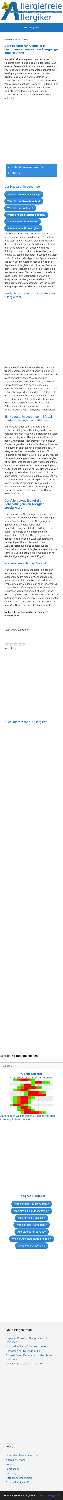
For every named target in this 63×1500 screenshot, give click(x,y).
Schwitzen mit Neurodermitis (23, 1350)
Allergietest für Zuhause (31, 1231)
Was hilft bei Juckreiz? (20, 208)
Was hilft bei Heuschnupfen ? (31, 1203)
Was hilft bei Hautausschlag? (23, 194)
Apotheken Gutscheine (31, 1245)
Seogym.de (53, 1495)
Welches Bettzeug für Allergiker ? (25, 1363)
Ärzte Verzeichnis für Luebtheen (25, 170)
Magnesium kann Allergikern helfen (26, 1346)
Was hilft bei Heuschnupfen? (23, 201)
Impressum (12, 1468)
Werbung (11, 1473)
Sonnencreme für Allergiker (23, 228)
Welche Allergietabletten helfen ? (31, 1238)
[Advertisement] (31, 133)
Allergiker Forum (15, 1459)
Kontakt (10, 1464)
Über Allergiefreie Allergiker (22, 1455)
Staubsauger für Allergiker (22, 221)
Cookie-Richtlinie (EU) (19, 1482)
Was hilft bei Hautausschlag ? (31, 1210)
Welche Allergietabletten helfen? (26, 214)
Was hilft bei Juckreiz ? (31, 1217)
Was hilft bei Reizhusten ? (31, 1224)
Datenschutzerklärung (19, 1477)
